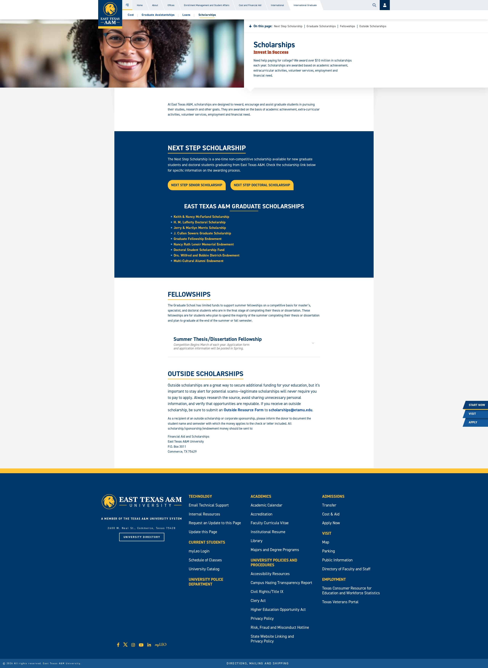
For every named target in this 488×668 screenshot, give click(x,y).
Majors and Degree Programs (275, 549)
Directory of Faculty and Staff (346, 569)
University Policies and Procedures (274, 562)
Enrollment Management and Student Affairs (206, 5)
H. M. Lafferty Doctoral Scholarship (200, 222)
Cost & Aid (331, 514)
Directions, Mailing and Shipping (258, 663)
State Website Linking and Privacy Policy (272, 638)
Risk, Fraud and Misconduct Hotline (280, 627)
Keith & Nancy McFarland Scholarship (201, 216)
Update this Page (203, 531)
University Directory (142, 537)
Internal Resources (204, 514)
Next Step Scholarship (288, 26)
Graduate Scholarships (321, 26)
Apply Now (331, 522)
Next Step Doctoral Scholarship (262, 185)
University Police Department (206, 582)
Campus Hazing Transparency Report (281, 582)
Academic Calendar (266, 505)
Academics (261, 496)
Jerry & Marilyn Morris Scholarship (200, 227)
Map (325, 542)
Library (256, 540)
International (277, 5)
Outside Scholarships (372, 26)
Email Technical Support (209, 505)
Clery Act (258, 600)
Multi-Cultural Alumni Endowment (198, 261)
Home (140, 5)
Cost (131, 15)
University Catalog (204, 569)
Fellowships (347, 26)
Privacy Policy (262, 618)
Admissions (333, 496)
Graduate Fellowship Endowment (198, 239)
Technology (200, 496)
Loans (186, 15)
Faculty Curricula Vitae (270, 522)
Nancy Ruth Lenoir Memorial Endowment (204, 244)
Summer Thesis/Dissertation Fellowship (218, 343)
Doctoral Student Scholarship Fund (199, 250)
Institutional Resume (268, 531)
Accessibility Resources (270, 573)
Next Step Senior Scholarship (196, 185)
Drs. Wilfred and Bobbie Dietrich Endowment (206, 255)
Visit (326, 533)
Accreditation (261, 514)
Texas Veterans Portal (340, 601)
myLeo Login (199, 551)
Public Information (337, 560)
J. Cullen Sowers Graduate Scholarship (202, 233)
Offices (171, 5)
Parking (328, 551)
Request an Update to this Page (215, 522)
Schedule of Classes (205, 560)
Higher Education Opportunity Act (278, 609)
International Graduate (305, 5)
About (155, 5)
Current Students (207, 542)
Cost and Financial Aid (250, 5)
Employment (334, 579)
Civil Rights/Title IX (267, 591)
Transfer (329, 505)
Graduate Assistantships (158, 15)
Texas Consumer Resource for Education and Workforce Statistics (351, 590)
